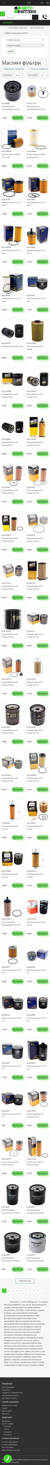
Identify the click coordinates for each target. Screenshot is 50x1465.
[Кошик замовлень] (13, 3)
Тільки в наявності (39, 69)
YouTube (7, 1426)
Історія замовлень (9, 1444)
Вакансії (5, 1413)
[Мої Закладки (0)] (8, 3)
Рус (42, 2)
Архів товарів (8, 1423)
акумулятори (35, 1459)
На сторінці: (33, 75)
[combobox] (25, 40)
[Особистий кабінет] (2, 3)
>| (5, 1295)
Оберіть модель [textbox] (14, 45)
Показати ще (25, 1281)
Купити (17, 117)
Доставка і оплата (9, 1398)
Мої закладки (7, 1447)
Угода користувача (10, 1395)
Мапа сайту (7, 1411)
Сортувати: (7, 75)
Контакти (6, 1390)
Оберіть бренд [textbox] (13, 40)
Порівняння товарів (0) (14, 69)
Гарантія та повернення (12, 1392)
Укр (47, 2)
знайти (11, 51)
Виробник (6, 1421)
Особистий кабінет (10, 1442)
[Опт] (22, 3)
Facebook (7, 1434)
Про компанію (8, 1387)
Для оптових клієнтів (11, 1450)
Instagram (7, 1432)
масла (44, 1459)
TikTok (6, 1429)
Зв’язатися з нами (9, 1405)
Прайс (4, 1408)
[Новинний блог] (18, 3)
